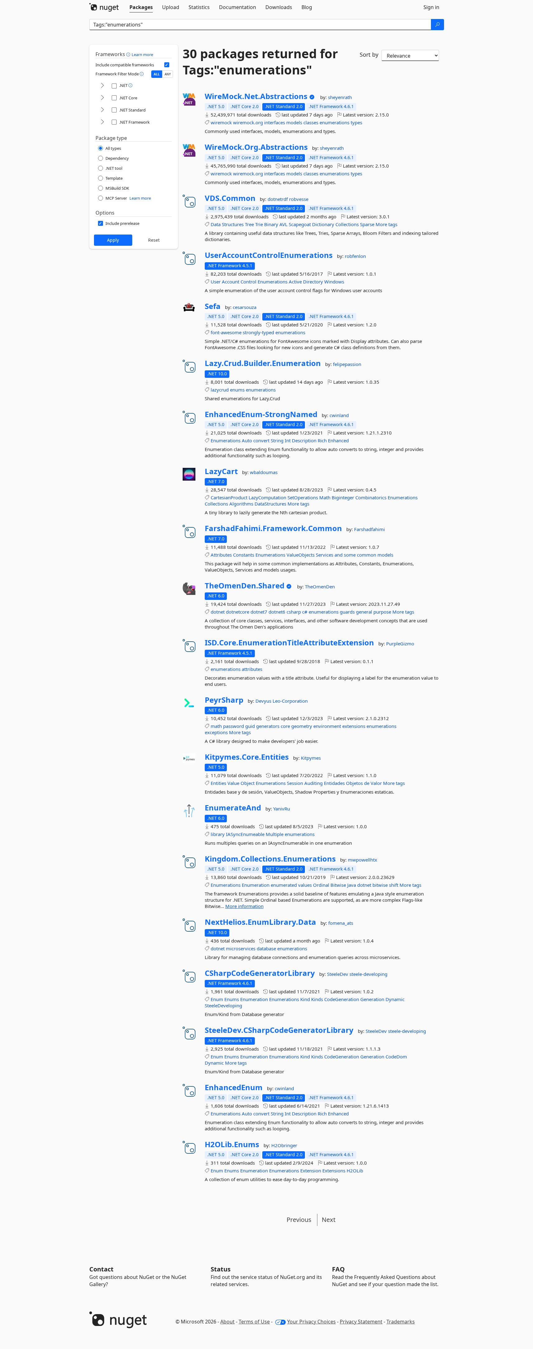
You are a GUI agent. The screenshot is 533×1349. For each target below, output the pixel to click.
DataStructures (270, 504)
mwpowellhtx (362, 860)
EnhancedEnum (234, 1087)
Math (324, 497)
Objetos (354, 783)
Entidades (334, 783)
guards (347, 612)
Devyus (264, 701)
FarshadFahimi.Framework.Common (273, 528)
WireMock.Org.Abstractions (256, 147)
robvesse (298, 199)
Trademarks (400, 1321)
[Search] (437, 24)
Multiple (274, 834)
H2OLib (355, 1170)
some (350, 555)
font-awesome (226, 332)
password (233, 726)
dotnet (218, 612)
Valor (376, 783)
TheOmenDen (320, 586)
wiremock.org (248, 122)
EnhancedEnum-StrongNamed (261, 414)
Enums (231, 999)
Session (295, 783)
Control (248, 281)
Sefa (213, 306)
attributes (252, 669)
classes (310, 122)
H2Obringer (284, 1145)
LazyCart (221, 471)
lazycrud (220, 390)
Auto (247, 440)
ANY (168, 74)
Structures (233, 224)
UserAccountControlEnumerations (269, 255)
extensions (353, 726)
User (216, 281)
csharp (294, 612)
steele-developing (368, 974)
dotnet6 (277, 612)
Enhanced (338, 440)
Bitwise (338, 885)
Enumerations (273, 281)
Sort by (369, 54)
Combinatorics (370, 497)
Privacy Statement (361, 1321)
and (338, 555)
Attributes (221, 555)
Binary (271, 224)
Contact (101, 1269)
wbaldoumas (264, 472)
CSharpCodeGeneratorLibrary (260, 973)
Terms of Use (254, 1321)
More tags (386, 224)
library (218, 834)
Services (324, 555)
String (277, 440)
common (366, 555)
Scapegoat (300, 224)
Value (233, 783)
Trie (259, 224)
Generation (372, 999)
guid (250, 726)
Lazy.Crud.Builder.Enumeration (263, 363)
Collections (347, 224)
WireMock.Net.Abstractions (256, 96)
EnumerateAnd (233, 807)
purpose (382, 612)
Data (216, 224)
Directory (313, 281)
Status (221, 1269)
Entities (218, 783)
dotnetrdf (278, 199)
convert (261, 440)
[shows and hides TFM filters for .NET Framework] (102, 122)
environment (327, 726)
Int (288, 440)
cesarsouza (244, 307)
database (266, 948)
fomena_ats (340, 923)
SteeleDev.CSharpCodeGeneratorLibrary (279, 1030)
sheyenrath (340, 97)
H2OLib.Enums (232, 1144)
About (227, 1321)
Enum (217, 999)
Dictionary (323, 224)
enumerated (284, 885)
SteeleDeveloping (223, 1005)
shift (393, 885)
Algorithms (241, 504)
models (294, 122)
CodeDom (396, 1056)
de (366, 783)
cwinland (339, 415)
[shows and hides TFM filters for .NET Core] (102, 98)
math (216, 726)
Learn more (142, 54)
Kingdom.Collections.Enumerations (270, 858)
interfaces (274, 122)
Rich (322, 440)
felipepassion (347, 364)
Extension (310, 1170)
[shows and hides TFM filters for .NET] (102, 86)
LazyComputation (267, 497)
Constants (243, 555)
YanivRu (281, 808)
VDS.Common (230, 198)
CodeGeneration (341, 999)
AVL (283, 224)
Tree (249, 224)
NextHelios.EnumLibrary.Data (260, 922)
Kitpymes (311, 758)
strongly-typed (258, 332)
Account (230, 281)
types (356, 122)
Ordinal (321, 885)
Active (295, 281)
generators (267, 726)
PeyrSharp (224, 699)
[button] (129, 54)
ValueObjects (301, 555)
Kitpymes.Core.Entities (247, 756)
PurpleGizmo (400, 643)
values (305, 885)
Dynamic (395, 999)
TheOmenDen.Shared (244, 585)
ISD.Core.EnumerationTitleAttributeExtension (289, 642)
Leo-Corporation (290, 701)
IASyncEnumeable (245, 834)
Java (351, 885)
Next (328, 1219)
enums (237, 390)
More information (244, 906)
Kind (305, 999)
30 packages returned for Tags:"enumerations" (260, 61)
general (364, 612)
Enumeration (255, 885)
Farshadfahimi (369, 529)
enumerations (334, 122)
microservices (240, 948)
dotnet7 (258, 612)
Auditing (313, 783)
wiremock (221, 122)
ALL (157, 74)
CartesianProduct (229, 497)
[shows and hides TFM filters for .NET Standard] (102, 110)
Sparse (367, 224)
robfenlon (355, 256)
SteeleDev (338, 974)
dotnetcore (237, 612)
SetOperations (303, 497)
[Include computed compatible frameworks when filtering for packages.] (167, 65)
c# (304, 612)
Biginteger (343, 497)
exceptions (216, 732)
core (285, 726)
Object (248, 783)
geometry (301, 726)
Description (304, 440)
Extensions (333, 1170)
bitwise (380, 885)
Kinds (317, 999)
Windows (334, 281)
